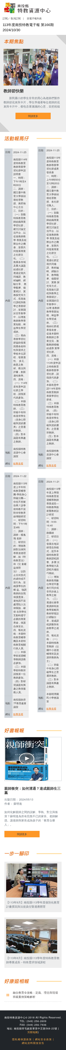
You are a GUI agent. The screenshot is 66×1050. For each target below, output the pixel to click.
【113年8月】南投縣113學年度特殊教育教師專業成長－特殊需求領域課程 (32, 960)
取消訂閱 (16, 18)
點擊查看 (18, 463)
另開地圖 (32, 1032)
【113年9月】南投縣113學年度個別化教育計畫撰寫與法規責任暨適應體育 (32, 904)
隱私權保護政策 (22, 1039)
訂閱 (5, 18)
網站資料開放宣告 (33, 1043)
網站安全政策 (43, 1039)
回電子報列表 (34, 18)
